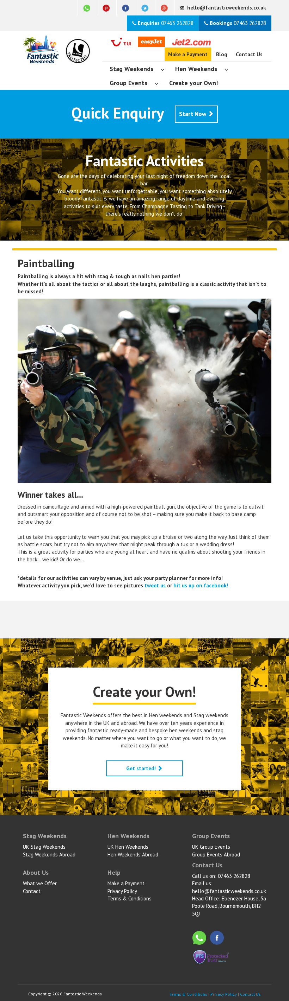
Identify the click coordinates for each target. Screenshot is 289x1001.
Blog (221, 54)
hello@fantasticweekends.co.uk (229, 891)
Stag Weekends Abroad (49, 854)
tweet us (155, 585)
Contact (32, 891)
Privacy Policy (122, 891)
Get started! (141, 768)
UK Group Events (211, 846)
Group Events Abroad (216, 854)
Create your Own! (193, 83)
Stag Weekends (131, 69)
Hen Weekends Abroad (132, 854)
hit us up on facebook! (200, 585)
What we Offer (40, 883)
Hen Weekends (196, 69)
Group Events (128, 83)
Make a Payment (188, 54)
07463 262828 (165, 23)
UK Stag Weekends (44, 846)
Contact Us (249, 54)
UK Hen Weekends (127, 846)
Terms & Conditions (129, 898)
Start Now (193, 114)
